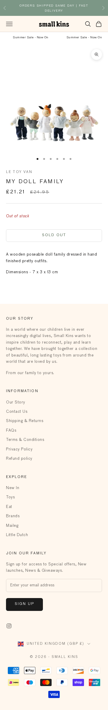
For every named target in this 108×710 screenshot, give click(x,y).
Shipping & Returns (24, 421)
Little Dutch (17, 535)
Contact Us (16, 412)
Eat (9, 507)
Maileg (12, 526)
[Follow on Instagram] (9, 626)
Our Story (15, 402)
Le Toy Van (19, 172)
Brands (13, 516)
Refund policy (19, 459)
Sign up (24, 604)
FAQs (11, 431)
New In (12, 488)
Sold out (54, 235)
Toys (10, 497)
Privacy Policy (19, 449)
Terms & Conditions (25, 440)
